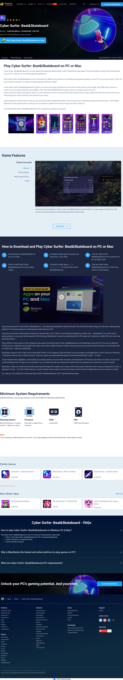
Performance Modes (42, 633)
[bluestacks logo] (6, 4)
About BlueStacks (73, 610)
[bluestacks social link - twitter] (113, 620)
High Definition (40, 643)
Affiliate (63, 4)
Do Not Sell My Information (38, 672)
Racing (3, 651)
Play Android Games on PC (75, 628)
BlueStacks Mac (5, 613)
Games (30, 4)
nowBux (3, 624)
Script (37, 638)
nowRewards (5, 629)
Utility (37, 645)
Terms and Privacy (6, 672)
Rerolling (38, 631)
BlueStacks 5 (4, 615)
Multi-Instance (40, 617)
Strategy (3, 660)
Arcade (3, 646)
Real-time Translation (42, 627)
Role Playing (4, 653)
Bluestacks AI (5, 617)
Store (51, 4)
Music (3, 31)
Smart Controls (40, 629)
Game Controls (40, 610)
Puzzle (3, 648)
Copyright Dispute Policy (17, 672)
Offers (3, 622)
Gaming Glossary (73, 632)
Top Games (4, 637)
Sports (3, 658)
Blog (40, 4)
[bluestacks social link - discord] (100, 620)
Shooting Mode (40, 613)
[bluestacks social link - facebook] (109, 620)
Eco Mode (39, 624)
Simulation (4, 655)
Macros (38, 622)
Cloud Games (5, 639)
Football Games (5, 662)
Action (3, 642)
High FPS (38, 640)
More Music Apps (9, 493)
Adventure (4, 644)
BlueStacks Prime (6, 610)
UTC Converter (40, 647)
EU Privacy (27, 672)
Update (101, 610)
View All (119, 493)
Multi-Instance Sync (41, 620)
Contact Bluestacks (73, 615)
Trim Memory (40, 636)
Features (19, 4)
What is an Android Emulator (76, 630)
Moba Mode (39, 615)
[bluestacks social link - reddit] (104, 620)
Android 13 (4, 627)
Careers (70, 617)
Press (69, 620)
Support (72, 4)
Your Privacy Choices (64, 679)
